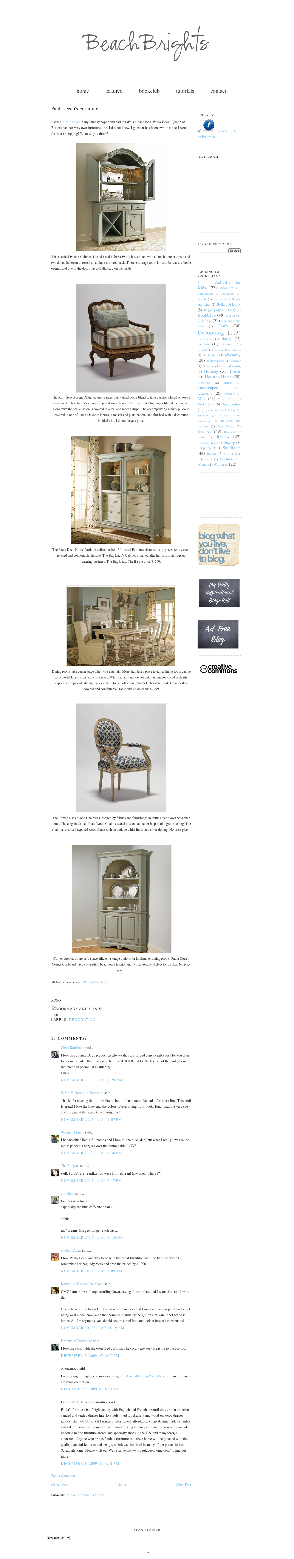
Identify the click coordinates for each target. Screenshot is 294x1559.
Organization (231, 404)
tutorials (185, 90)
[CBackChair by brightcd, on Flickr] (121, 811)
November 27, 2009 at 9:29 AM (91, 1079)
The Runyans (70, 1165)
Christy (204, 320)
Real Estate (226, 426)
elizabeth (67, 1193)
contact (218, 90)
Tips (237, 453)
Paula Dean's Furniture (75, 108)
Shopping (204, 447)
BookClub (207, 315)
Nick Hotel (206, 404)
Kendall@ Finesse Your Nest (82, 1283)
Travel (208, 459)
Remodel (229, 432)
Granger (236, 361)
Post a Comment (63, 1475)
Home (121, 1484)
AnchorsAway (71, 1250)
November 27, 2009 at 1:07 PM (91, 1119)
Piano (231, 410)
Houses (235, 371)
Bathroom (228, 293)
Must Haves (226, 399)
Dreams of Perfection (76, 1340)
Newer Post (59, 1484)
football (202, 350)
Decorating (82, 1020)
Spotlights (232, 448)
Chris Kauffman (72, 1047)
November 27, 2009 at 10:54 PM (92, 1237)
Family (226, 338)
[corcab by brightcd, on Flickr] (121, 952)
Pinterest (203, 415)
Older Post (183, 1484)
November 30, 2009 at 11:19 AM (93, 1327)
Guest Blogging (229, 365)
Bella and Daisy (229, 304)
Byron (230, 315)
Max (202, 398)
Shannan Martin (72, 1132)
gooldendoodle (215, 361)
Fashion (203, 343)
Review (223, 437)
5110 (201, 282)
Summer (212, 453)
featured (114, 90)
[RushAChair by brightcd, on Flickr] (121, 391)
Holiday (211, 371)
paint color (213, 410)
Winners (220, 464)
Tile (226, 453)
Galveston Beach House (226, 350)
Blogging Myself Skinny (219, 310)
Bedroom (219, 299)
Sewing (229, 442)
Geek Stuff (210, 355)
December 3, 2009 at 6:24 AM (90, 1388)
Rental (202, 437)
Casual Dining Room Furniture (149, 1376)
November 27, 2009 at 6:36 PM (91, 1152)
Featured (227, 344)
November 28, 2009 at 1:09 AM (91, 1271)
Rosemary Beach (208, 443)
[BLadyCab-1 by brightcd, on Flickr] (121, 543)
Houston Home (218, 377)
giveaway (233, 355)
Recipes (204, 431)
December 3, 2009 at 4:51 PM (90, 1463)
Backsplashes (205, 293)
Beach (202, 299)
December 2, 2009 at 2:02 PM (90, 1355)
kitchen (228, 383)
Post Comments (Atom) (88, 1494)
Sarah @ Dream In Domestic (82, 1092)
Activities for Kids (219, 284)
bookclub (149, 90)
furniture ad (71, 121)
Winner (202, 464)
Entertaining (205, 339)
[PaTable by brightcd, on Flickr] (121, 665)
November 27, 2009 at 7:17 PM (91, 1180)
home (83, 90)
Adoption (226, 287)
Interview (204, 382)
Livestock (229, 394)
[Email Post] (55, 1015)
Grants (207, 366)
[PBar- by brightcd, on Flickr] (121, 250)
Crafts (223, 326)
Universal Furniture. (95, 982)
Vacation (226, 458)
